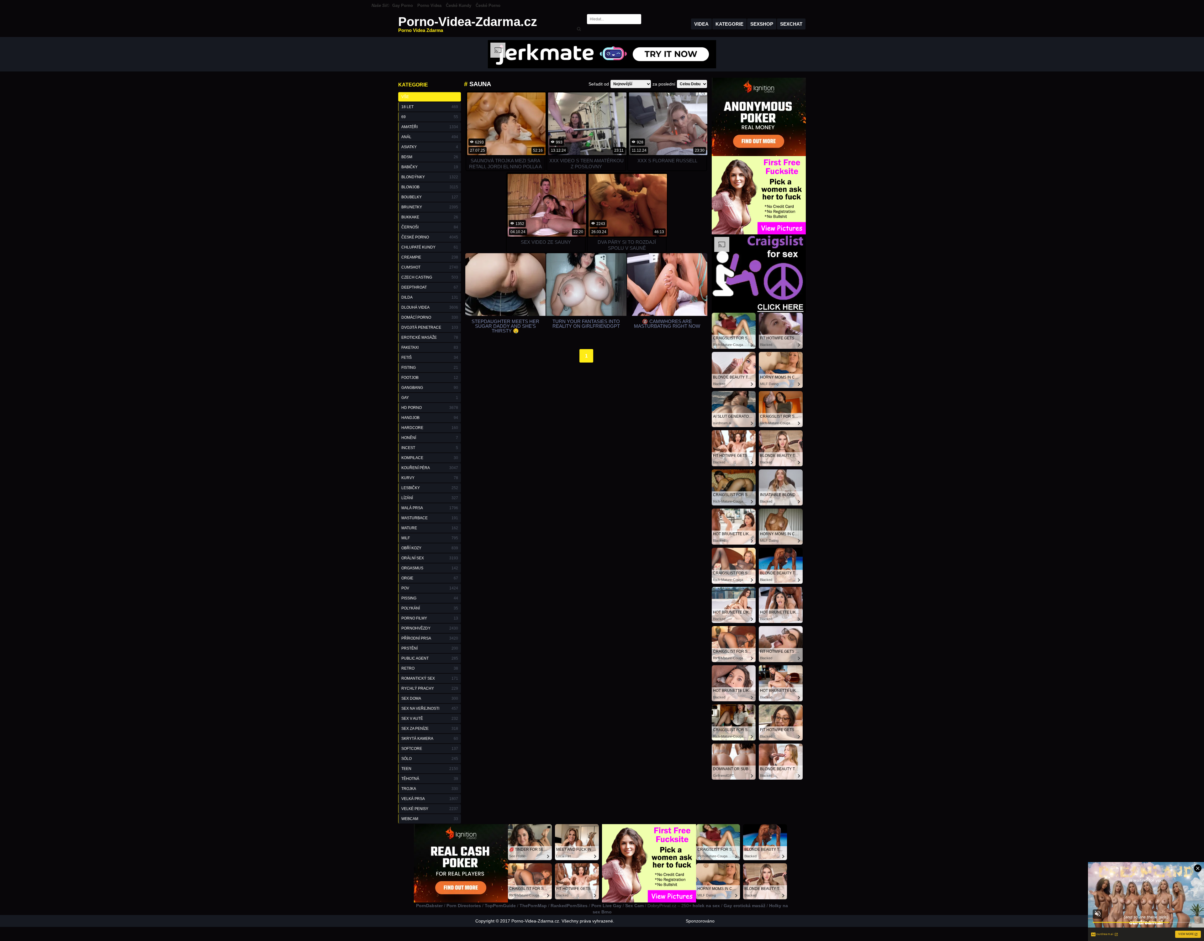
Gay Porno (402, 5)
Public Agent (429, 658)
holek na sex (706, 905)
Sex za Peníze (429, 728)
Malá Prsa (429, 508)
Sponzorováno (700, 920)
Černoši (429, 227)
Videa (701, 24)
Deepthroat (429, 287)
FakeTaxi (429, 347)
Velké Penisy (429, 809)
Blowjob (429, 187)
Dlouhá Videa (429, 307)
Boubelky (429, 197)
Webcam (429, 819)
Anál (429, 137)
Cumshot (429, 267)
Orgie (429, 578)
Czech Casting (429, 277)
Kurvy (429, 478)
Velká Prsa (429, 799)
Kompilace (429, 458)
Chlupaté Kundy (429, 247)
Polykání (429, 608)
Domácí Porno (429, 317)
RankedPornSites (569, 905)
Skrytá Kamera (429, 738)
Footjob (429, 377)
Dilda (429, 297)
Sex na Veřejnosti (429, 708)
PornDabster (429, 905)
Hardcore (429, 428)
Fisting (429, 367)
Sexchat (791, 24)
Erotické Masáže (429, 337)
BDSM (429, 157)
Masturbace (429, 518)
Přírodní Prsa (429, 638)
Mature (429, 528)
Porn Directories (463, 905)
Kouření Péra (429, 468)
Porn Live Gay (606, 905)
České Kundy (458, 5)
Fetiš (429, 357)
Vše (405, 97)
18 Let (429, 107)
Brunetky (429, 207)
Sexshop (761, 24)
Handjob (429, 418)
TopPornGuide (500, 905)
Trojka (429, 789)
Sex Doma (429, 698)
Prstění (429, 648)
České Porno (488, 5)
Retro (429, 668)
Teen (429, 768)
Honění (429, 438)
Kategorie (729, 24)
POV (429, 588)
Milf (429, 538)
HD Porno (429, 407)
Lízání (429, 498)
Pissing (429, 598)
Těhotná (429, 778)
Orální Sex (429, 558)
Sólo (429, 758)
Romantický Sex (429, 678)
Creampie (429, 257)
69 (429, 117)
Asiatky (429, 147)
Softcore (429, 748)
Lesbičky (429, 488)
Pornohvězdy (429, 628)
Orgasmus (429, 568)
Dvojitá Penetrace (429, 327)
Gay (429, 397)
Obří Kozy (429, 548)
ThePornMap (533, 905)
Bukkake (429, 217)
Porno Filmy (429, 618)
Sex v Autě (429, 718)
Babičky (429, 167)
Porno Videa (429, 5)
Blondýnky (429, 177)
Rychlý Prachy (429, 688)
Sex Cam (634, 905)
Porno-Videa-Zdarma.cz (467, 24)
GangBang (429, 387)
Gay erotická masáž (744, 905)
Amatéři (429, 127)
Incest (429, 448)
